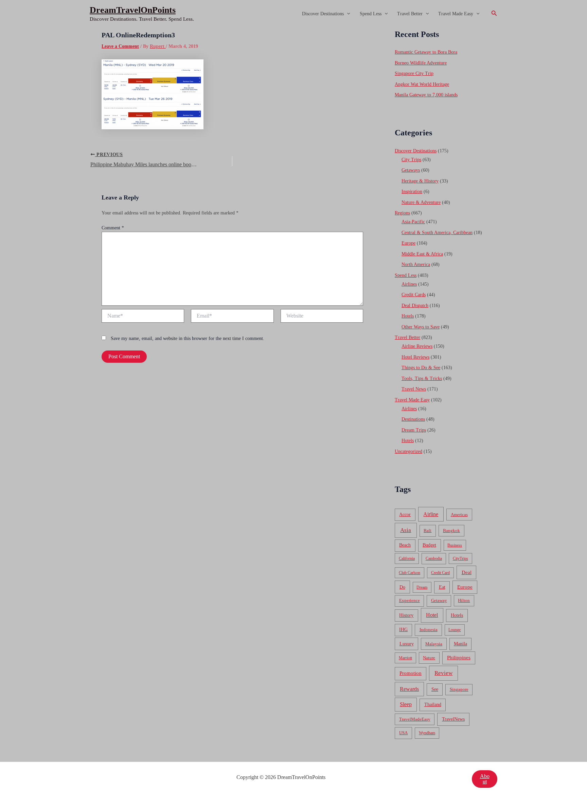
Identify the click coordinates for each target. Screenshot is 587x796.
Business (454, 545)
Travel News (414, 389)
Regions (402, 212)
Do (402, 587)
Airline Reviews (417, 346)
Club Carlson (409, 572)
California (407, 558)
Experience (409, 600)
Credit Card (440, 572)
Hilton (464, 600)
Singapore (459, 689)
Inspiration (412, 191)
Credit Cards (414, 294)
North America (416, 264)
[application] (347, 13)
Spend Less (370, 13)
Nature (429, 657)
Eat (442, 587)
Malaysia (433, 643)
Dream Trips (414, 430)
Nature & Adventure (421, 202)
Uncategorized (408, 451)
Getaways (411, 170)
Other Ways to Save (421, 326)
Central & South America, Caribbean (437, 232)
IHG (403, 629)
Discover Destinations (323, 13)
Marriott (405, 658)
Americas (459, 514)
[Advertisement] (293, 78)
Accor (405, 514)
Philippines (458, 657)
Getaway (439, 600)
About (485, 778)
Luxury (406, 643)
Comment (113, 227)
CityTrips (460, 558)
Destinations (413, 419)
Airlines (409, 284)
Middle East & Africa (422, 254)
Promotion (410, 673)
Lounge (454, 629)
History (406, 615)
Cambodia (434, 558)
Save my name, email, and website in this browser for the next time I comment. (187, 338)
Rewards (409, 689)
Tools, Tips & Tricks (422, 378)
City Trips (411, 159)
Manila (460, 643)
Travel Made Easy (455, 13)
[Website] (322, 317)
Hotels (408, 316)
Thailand (432, 704)
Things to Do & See (421, 367)
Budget (429, 545)
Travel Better (410, 13)
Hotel (432, 615)
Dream (421, 587)
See (434, 689)
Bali (427, 530)
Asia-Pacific (413, 221)
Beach (405, 545)
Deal (467, 572)
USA (403, 732)
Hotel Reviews (415, 357)
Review (443, 673)
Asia (405, 530)
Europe (408, 243)
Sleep (406, 704)
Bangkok (451, 530)
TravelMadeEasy (414, 719)
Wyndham (427, 733)
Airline (430, 514)
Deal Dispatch (415, 305)
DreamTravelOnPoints (133, 10)
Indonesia (429, 629)
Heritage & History (420, 181)
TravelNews (453, 719)
